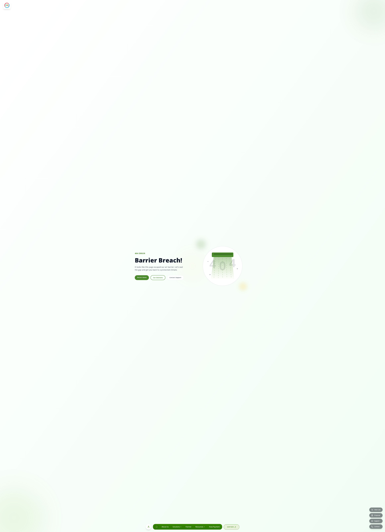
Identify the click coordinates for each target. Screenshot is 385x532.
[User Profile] (148, 527)
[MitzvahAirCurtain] (156, 527)
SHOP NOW (230, 527)
